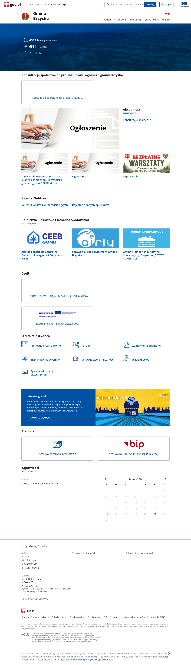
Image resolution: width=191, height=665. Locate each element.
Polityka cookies (59, 617)
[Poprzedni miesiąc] (106, 479)
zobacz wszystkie (130, 113)
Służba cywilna (77, 617)
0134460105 (27, 582)
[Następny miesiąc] (165, 479)
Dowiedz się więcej (41, 417)
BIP (105, 617)
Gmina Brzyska (41, 16)
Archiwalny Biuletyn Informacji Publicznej (133, 454)
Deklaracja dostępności (83, 553)
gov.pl (31, 611)
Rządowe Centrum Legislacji (35, 617)
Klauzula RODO (158, 617)
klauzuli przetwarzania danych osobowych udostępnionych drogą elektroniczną (74, 659)
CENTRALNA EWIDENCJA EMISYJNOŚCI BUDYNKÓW (57, 296)
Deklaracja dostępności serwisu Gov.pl (129, 617)
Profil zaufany (94, 617)
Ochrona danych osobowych (139, 553)
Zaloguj (168, 5)
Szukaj (150, 4)
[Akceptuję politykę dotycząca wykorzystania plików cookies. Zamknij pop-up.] (169, 653)
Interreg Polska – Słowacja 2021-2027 (57, 323)
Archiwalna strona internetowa (57, 454)
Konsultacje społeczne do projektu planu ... (57, 97)
